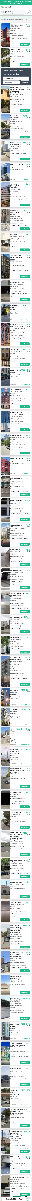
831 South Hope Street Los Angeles (17, 285)
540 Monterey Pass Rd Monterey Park (15, 1092)
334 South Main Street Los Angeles (16, 217)
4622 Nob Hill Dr (15, 50)
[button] (14, 1199)
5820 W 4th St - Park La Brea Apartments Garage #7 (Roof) (17, 954)
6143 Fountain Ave (16, 617)
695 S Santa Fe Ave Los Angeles (17, 529)
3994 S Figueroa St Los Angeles (17, 885)
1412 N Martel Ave (15, 902)
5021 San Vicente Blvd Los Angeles (17, 1073)
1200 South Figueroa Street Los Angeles (16, 415)
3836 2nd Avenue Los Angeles (15, 1139)
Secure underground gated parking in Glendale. (17, 595)
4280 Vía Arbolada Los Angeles (17, 438)
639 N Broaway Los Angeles (16, 29)
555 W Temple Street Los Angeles (16, 96)
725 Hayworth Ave (16, 1157)
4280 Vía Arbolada (16, 435)
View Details (24, 44)
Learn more (19, 3)
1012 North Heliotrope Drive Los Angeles (16, 121)
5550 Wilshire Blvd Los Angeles (17, 1048)
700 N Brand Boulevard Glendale (14, 711)
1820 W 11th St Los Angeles (15, 352)
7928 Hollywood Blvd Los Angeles (16, 1180)
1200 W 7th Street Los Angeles (15, 190)
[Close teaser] (26, 1196)
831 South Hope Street (17, 282)
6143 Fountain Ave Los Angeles (15, 620)
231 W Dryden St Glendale (15, 795)
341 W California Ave (16, 570)
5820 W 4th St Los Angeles (15, 959)
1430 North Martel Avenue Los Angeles (16, 935)
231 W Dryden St (15, 792)
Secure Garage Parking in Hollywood (17, 861)
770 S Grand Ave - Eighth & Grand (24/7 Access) (16, 257)
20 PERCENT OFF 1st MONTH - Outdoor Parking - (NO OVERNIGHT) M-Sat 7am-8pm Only (16, 836)
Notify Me (25, 82)
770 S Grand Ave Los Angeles (16, 262)
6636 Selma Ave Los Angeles (16, 775)
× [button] (30, 1)
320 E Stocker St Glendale (15, 815)
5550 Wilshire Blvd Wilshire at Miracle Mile (17, 1044)
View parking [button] (24, 179)
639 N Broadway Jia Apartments (16, 26)
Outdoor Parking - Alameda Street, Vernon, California (16, 978)
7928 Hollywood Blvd (17, 1177)
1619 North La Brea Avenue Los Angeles (16, 865)
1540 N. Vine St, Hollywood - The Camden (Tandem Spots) (16, 660)
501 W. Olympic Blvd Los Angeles (17, 329)
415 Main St (13, 234)
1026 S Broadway (15, 389)
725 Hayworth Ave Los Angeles (17, 1160)
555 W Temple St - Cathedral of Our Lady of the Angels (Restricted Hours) (17, 90)
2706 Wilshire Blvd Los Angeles (16, 147)
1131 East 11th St (15, 550)
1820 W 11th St (14, 349)
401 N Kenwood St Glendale (15, 599)
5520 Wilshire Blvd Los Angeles (14, 1026)
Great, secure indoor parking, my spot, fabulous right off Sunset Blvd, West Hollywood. (16, 929)
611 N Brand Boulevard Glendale (14, 692)
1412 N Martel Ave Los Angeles (17, 905)
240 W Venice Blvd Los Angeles (16, 505)
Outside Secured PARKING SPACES (15, 143)
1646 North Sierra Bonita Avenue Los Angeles (16, 1005)
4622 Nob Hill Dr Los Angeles (16, 53)
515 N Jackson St (15, 637)
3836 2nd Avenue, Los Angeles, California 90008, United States (16, 1134)
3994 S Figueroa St (16, 882)
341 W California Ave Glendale (16, 573)
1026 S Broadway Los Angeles (16, 392)
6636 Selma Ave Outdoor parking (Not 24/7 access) (17, 770)
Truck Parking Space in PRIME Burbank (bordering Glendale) (17, 1111)
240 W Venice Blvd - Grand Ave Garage (16, 501)
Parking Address (9, 11)
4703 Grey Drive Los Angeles (16, 483)
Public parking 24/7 (16, 412)
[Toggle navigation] (29, 7)
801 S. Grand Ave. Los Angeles (14, 307)
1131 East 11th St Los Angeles (16, 553)
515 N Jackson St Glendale (15, 640)
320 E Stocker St (15, 812)
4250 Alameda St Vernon (18, 982)
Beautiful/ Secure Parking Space (15, 116)
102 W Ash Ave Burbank (17, 1115)
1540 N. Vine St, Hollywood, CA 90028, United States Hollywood (15, 668)
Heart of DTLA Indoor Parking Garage (15, 212)
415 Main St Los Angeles (17, 236)
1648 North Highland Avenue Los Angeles (16, 843)
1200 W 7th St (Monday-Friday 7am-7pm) (15, 185)
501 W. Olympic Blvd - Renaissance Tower (17, 325)
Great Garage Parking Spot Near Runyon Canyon (16, 1000)
